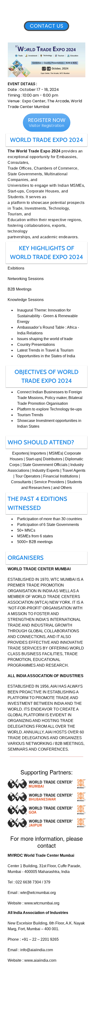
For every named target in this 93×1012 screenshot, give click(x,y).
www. (29, 960)
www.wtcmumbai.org (41, 903)
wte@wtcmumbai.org (38, 893)
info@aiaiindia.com (36, 950)
